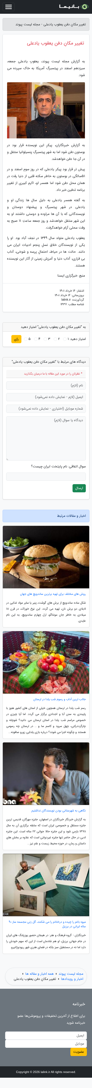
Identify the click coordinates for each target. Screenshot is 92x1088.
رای (16, 339)
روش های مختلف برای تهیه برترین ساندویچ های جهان (53, 594)
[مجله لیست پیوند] (73, 7)
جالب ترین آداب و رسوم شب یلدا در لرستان (59, 699)
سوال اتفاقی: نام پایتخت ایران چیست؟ (58, 466)
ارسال (79, 488)
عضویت (78, 1051)
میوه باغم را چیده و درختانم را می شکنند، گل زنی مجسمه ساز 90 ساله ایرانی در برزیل (47, 924)
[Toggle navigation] (9, 7)
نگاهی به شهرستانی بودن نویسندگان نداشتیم (58, 810)
